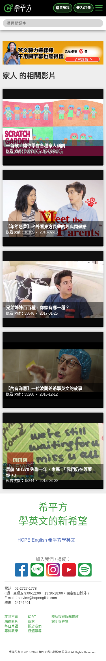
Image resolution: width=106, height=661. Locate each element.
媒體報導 (35, 631)
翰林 (31, 622)
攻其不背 (11, 617)
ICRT (32, 617)
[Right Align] (99, 8)
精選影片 (11, 622)
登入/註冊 (83, 8)
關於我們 (35, 626)
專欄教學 (11, 631)
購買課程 (63, 8)
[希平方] (18, 8)
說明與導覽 (59, 622)
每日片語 (11, 626)
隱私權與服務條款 (65, 617)
